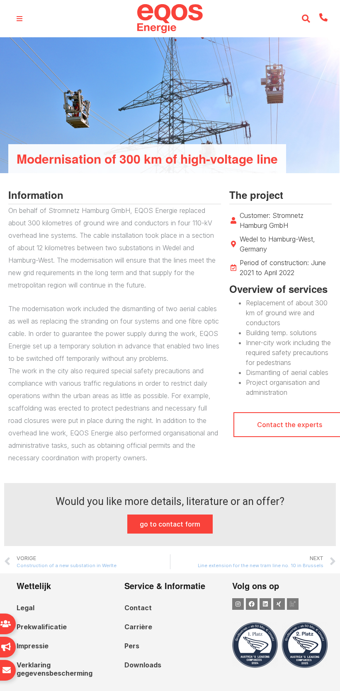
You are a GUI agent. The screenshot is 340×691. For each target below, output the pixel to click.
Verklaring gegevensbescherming (54, 669)
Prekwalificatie (42, 627)
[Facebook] (251, 604)
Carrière (138, 627)
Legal (25, 608)
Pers (131, 646)
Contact (138, 608)
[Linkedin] (265, 604)
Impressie (33, 646)
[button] (306, 19)
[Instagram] (238, 604)
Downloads (142, 665)
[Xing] (279, 604)
